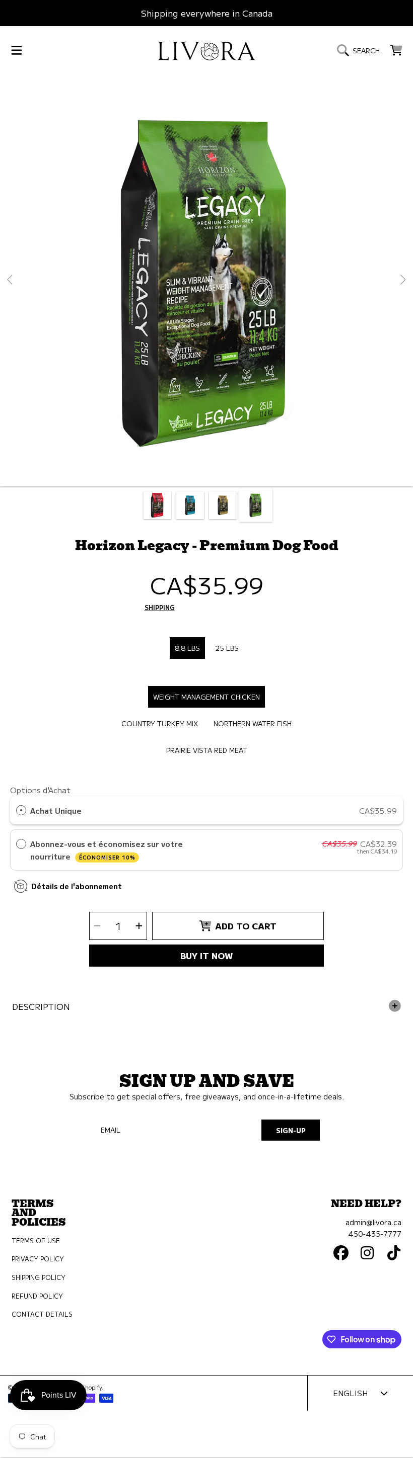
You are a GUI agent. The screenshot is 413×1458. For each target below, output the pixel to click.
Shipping (160, 608)
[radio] (21, 810)
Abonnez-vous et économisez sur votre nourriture (106, 849)
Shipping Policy (38, 1277)
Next (402, 280)
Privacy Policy (38, 1258)
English (350, 1392)
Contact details (42, 1314)
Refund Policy (37, 1296)
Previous (10, 280)
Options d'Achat (40, 789)
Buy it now (206, 955)
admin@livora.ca (373, 1222)
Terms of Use (36, 1240)
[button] (16, 50)
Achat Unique (56, 810)
